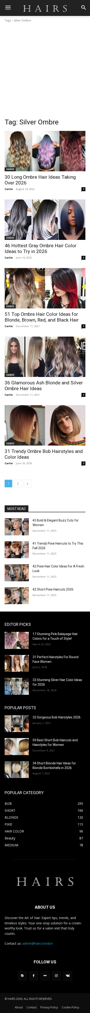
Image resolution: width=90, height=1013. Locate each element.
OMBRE (10, 169)
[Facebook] (33, 975)
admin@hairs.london (37, 943)
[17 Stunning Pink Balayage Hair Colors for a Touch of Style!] (17, 640)
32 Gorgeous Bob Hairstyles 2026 (57, 717)
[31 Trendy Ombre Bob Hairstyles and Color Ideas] (45, 425)
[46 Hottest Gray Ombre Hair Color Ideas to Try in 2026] (45, 219)
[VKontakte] (67, 975)
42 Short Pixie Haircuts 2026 (53, 589)
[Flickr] (44, 975)
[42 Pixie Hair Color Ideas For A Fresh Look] (17, 572)
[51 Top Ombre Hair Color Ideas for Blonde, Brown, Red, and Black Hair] (45, 288)
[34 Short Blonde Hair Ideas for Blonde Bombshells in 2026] (17, 769)
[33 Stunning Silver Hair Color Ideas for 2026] (17, 686)
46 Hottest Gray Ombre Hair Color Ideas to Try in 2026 (40, 248)
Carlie (9, 189)
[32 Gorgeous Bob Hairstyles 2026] (17, 723)
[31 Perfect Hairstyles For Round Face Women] (17, 663)
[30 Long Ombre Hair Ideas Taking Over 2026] (45, 151)
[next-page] (27, 483)
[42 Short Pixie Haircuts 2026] (17, 595)
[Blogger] (22, 975)
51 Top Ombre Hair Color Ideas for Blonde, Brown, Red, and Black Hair (42, 317)
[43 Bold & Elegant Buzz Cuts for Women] (17, 526)
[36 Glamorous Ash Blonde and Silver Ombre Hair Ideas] (45, 357)
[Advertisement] (45, 70)
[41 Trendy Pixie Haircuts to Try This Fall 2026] (17, 549)
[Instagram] (56, 975)
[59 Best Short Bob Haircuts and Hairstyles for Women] (17, 746)
